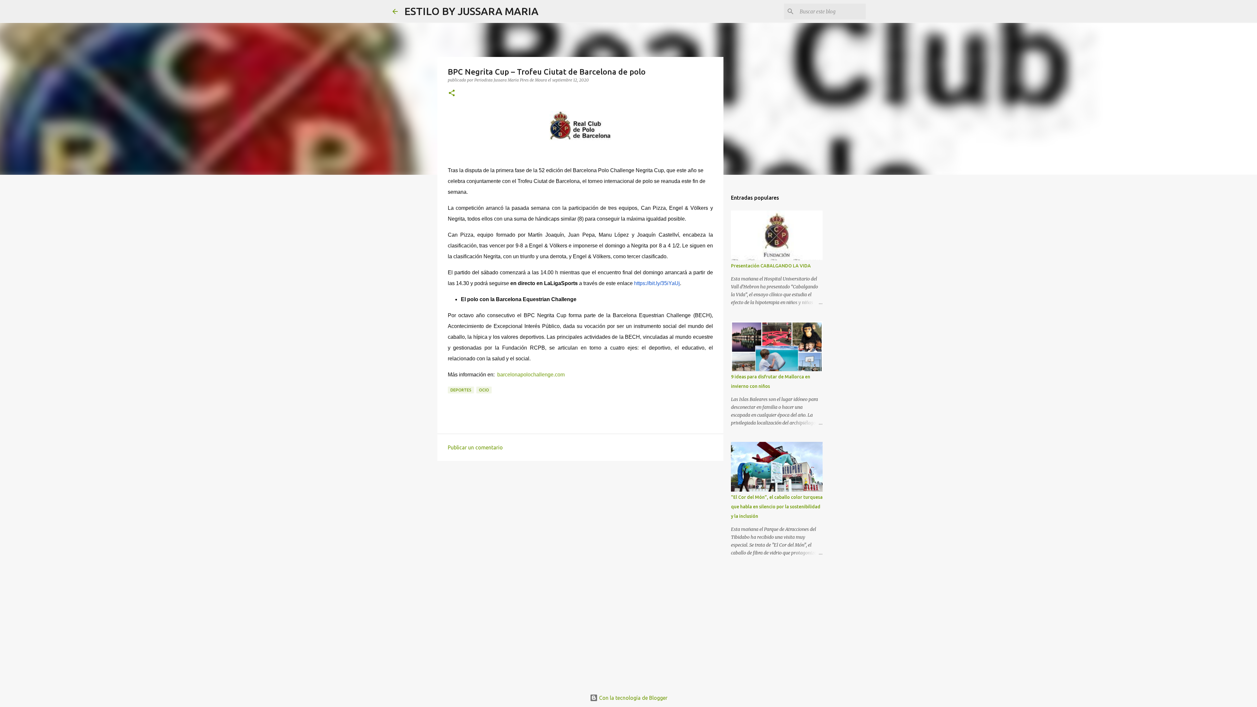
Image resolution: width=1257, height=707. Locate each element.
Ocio (484, 390)
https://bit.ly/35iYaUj (657, 283)
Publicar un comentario (475, 447)
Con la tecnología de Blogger (632, 698)
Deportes (460, 390)
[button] (452, 93)
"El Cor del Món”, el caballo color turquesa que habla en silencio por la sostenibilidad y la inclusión (777, 507)
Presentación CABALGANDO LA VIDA (771, 265)
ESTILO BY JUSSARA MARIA (471, 11)
